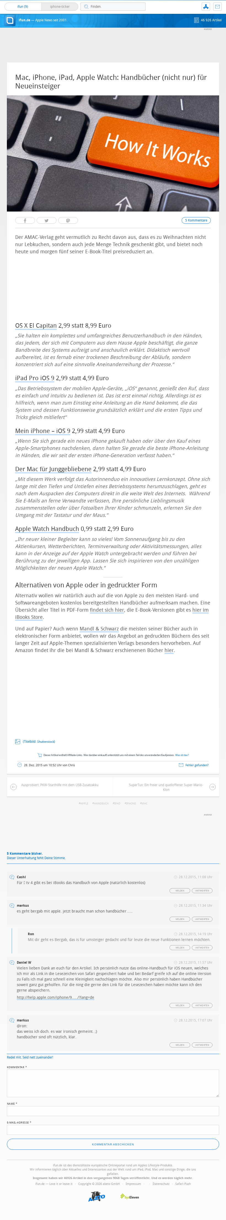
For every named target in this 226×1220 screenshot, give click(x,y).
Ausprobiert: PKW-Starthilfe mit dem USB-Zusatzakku (59, 785)
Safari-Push (183, 1184)
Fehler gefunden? (197, 765)
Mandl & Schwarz (99, 629)
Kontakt (217, 7)
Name (12, 1103)
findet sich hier (107, 610)
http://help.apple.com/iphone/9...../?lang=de (55, 997)
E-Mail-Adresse (19, 1122)
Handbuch (101, 803)
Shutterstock (45, 742)
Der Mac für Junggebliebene (53, 469)
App (206, 7)
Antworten (202, 891)
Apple (84, 803)
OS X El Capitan (36, 325)
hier (169, 650)
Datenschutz (161, 1184)
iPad (117, 803)
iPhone (131, 803)
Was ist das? (182, 755)
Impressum (133, 1184)
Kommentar (17, 1067)
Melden (180, 891)
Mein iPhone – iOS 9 (42, 431)
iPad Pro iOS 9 (34, 378)
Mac (144, 803)
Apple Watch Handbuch (47, 529)
